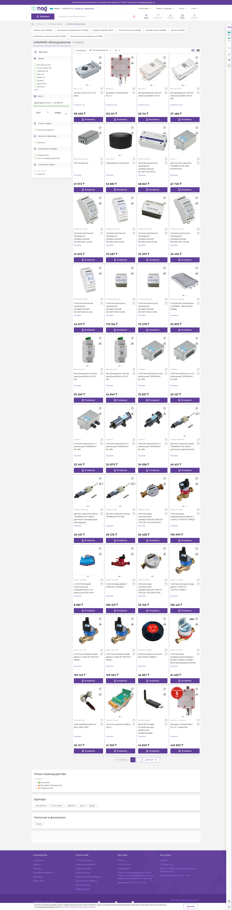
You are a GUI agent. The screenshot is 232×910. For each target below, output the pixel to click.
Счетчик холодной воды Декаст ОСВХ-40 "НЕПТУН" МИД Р (182, 587)
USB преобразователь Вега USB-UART (85, 726)
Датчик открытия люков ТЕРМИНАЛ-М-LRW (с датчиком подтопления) (182, 446)
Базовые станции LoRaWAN (156, 30)
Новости (37, 864)
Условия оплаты (83, 873)
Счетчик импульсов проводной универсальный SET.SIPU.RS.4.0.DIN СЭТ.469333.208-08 (83, 237)
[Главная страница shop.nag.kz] (39, 8)
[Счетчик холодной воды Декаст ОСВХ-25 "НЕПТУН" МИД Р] (120, 630)
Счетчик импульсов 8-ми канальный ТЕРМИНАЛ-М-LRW (150, 376)
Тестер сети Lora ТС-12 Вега (85, 94)
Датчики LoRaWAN (178, 30)
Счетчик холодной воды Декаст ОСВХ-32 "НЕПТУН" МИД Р (86, 657)
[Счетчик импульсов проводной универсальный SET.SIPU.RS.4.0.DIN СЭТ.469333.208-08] (88, 209)
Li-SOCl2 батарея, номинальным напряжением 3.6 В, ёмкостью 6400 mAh (84, 588)
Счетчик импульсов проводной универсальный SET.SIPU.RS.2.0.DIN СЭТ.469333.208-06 (115, 237)
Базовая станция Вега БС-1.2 (117, 94)
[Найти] (134, 16)
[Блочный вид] (193, 50)
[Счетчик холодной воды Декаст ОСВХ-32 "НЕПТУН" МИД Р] (88, 630)
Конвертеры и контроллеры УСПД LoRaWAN (49, 36)
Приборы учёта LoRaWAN (42, 30)
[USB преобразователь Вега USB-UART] (88, 700)
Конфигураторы (83, 889)
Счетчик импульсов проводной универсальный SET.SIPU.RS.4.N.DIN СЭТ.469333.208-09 (180, 237)
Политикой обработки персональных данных (79, 907)
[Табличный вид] (198, 50)
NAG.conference (83, 885)
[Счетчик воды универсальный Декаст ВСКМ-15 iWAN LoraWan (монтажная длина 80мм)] (185, 630)
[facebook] (132, 902)
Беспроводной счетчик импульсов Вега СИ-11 (149, 94)
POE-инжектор (81, 163)
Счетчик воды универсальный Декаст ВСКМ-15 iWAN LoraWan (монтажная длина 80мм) (183, 658)
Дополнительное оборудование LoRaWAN (87, 36)
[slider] (34, 106)
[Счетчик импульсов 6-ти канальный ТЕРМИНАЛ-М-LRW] (185, 350)
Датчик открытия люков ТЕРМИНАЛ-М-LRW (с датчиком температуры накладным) (86, 518)
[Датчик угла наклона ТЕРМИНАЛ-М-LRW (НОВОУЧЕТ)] (185, 139)
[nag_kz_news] (115, 902)
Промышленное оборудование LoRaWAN (72, 30)
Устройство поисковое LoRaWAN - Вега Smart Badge (181, 306)
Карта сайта (39, 881)
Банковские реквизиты (43, 873)
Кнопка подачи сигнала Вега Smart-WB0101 (150, 655)
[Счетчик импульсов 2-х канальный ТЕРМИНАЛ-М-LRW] (120, 420)
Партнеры (37, 877)
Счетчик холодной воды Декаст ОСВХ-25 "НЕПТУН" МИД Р (118, 657)
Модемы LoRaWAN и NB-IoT (103, 30)
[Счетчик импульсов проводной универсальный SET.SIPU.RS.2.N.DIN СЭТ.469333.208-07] (88, 279)
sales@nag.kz (89, 9)
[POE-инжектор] (88, 139)
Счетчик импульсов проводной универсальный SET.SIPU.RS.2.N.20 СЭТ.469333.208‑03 (147, 167)
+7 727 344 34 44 (166, 864)
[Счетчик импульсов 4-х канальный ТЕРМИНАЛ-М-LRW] (88, 420)
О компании (38, 860)
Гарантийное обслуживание (88, 877)
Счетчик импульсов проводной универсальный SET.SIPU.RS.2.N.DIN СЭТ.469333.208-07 (83, 307)
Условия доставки (83, 868)
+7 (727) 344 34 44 (67, 9)
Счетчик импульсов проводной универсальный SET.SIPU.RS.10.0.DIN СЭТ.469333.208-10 (147, 307)
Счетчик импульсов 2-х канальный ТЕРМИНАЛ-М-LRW (117, 446)
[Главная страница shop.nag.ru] (32, 24)
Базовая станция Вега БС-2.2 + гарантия (181, 726)
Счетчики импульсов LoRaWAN (129, 30)
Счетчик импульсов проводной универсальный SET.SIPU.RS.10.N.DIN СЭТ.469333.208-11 (115, 307)
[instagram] (99, 902)
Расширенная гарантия (86, 881)
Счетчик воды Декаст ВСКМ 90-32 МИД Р (116, 585)
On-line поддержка (84, 860)
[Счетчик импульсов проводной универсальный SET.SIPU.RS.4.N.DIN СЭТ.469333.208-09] (185, 209)
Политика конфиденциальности (185, 900)
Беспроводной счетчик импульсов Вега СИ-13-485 (181, 96)
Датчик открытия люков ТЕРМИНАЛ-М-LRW (118, 515)
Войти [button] (182, 18)
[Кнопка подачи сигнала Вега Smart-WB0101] (152, 630)
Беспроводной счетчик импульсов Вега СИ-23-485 (117, 376)
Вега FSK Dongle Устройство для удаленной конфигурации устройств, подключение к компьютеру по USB (150, 728)
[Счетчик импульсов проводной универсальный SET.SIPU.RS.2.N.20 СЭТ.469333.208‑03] (152, 139)
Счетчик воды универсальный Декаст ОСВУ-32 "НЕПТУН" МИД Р (182, 516)
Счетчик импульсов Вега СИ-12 (118, 726)
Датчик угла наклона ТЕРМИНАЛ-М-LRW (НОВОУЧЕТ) (180, 166)
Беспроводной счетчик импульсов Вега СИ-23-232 (85, 376)
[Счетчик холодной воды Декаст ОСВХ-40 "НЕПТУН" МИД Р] (185, 560)
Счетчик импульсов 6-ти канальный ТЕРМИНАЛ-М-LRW (182, 376)
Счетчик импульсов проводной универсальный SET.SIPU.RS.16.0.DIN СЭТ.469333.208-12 (147, 237)
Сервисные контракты (86, 864)
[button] (116, 2)
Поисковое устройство (117, 163)
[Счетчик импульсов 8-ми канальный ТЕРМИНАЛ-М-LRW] (152, 350)
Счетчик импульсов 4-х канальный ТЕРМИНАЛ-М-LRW (85, 446)
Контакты (37, 868)
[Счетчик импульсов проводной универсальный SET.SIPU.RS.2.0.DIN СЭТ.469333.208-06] (120, 209)
